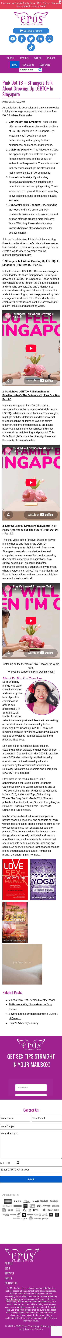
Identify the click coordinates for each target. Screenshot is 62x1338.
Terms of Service (34, 1329)
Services (24, 58)
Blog (14, 64)
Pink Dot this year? (44, 671)
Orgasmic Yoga (22, 806)
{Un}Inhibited (23, 810)
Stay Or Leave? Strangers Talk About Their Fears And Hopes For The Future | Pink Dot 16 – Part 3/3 (30, 530)
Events (37, 58)
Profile (10, 58)
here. (37, 854)
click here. (16, 854)
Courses (50, 58)
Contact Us (28, 64)
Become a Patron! (33, 31)
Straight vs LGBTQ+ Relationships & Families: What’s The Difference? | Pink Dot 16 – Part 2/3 (31, 395)
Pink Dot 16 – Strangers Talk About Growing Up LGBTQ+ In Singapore (27, 88)
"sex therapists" (13, 1299)
